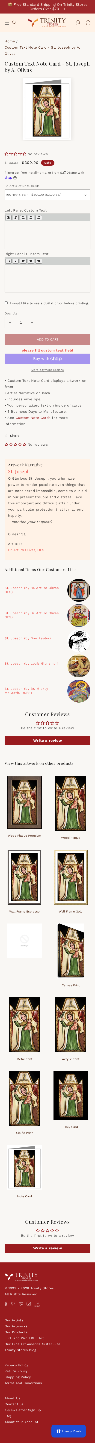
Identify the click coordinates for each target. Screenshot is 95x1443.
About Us (12, 1398)
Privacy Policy (16, 1365)
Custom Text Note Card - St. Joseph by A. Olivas (42, 50)
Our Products (16, 1332)
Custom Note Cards (33, 418)
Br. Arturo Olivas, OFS (26, 550)
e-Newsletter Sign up (23, 1410)
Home (10, 41)
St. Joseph (19, 471)
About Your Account (22, 1422)
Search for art (14, 22)
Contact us (14, 1404)
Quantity (11, 313)
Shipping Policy (18, 1377)
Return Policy (16, 1371)
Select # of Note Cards (22, 186)
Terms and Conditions (23, 1383)
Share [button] (15, 435)
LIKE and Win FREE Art (24, 1338)
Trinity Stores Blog (20, 1350)
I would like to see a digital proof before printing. (49, 303)
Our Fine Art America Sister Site (32, 1344)
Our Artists (14, 1320)
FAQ (8, 1416)
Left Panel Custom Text (26, 210)
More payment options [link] (47, 369)
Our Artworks (16, 1326)
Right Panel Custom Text (27, 254)
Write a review (47, 740)
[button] (7, 23)
